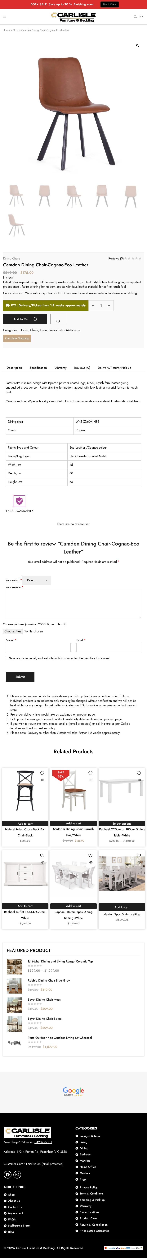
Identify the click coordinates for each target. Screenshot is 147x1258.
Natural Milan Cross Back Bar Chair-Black (25, 832)
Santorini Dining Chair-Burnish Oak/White (73, 832)
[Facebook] (7, 1174)
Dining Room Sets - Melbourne (60, 330)
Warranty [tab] (61, 368)
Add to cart (21, 319)
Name (11, 640)
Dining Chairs (11, 258)
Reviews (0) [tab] (82, 368)
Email (81, 640)
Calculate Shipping (17, 338)
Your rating (14, 580)
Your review (14, 587)
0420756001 (43, 1142)
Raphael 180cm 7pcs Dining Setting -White (73, 915)
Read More (109, 4)
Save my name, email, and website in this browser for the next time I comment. (59, 658)
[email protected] (80, 723)
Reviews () (116, 258)
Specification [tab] (38, 368)
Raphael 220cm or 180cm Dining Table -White (122, 832)
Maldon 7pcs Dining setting (122, 914)
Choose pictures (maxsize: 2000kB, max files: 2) (34, 624)
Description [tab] (14, 368)
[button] (25, 823)
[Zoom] (137, 45)
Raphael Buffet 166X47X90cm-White (25, 915)
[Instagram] (17, 1174)
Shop (15, 30)
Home (6, 30)
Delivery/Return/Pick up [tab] (114, 368)
